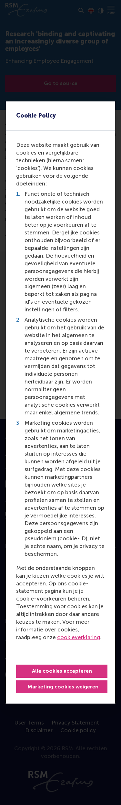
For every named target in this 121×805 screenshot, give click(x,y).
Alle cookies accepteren (62, 671)
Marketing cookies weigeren (62, 687)
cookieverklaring (78, 637)
